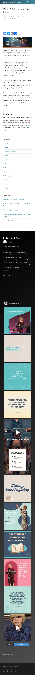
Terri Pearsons (9, 16)
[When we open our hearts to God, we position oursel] (17, 348)
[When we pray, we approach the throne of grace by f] (17, 432)
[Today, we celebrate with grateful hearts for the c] (17, 488)
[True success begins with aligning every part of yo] (17, 460)
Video (7, 270)
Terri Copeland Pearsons (14, 241)
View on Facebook (6, 275)
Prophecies (6, 172)
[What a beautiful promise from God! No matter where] (17, 404)
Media (5, 168)
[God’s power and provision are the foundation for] (17, 376)
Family (5, 164)
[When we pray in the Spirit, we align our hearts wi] (17, 320)
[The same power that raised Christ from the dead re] (17, 572)
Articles (5, 143)
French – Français (10, 151)
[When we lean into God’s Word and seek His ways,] (17, 516)
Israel (6, 155)
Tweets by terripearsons (10, 654)
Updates (12, 19)
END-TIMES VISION (9, 220)
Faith (6, 147)
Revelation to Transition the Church (14, 199)
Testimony (6, 176)
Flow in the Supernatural (10, 210)
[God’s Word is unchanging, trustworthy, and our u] (17, 544)
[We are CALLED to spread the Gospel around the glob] (17, 627)
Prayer (7, 160)
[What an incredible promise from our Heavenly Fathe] (17, 599)
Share (13, 275)
